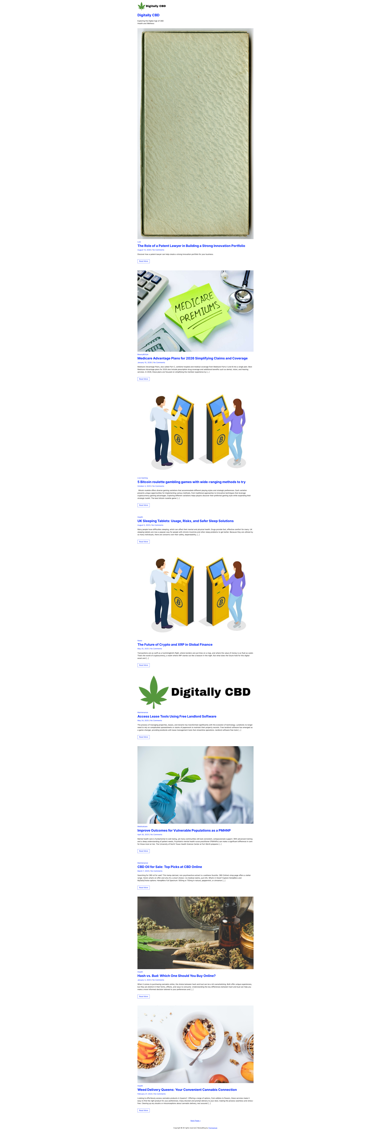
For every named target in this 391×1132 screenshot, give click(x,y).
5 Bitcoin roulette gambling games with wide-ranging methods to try (191, 482)
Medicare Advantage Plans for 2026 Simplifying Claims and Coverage (192, 358)
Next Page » (195, 1121)
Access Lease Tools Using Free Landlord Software (176, 716)
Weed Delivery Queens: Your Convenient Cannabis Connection (187, 1090)
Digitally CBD (148, 15)
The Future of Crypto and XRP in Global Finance (175, 645)
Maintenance (142, 712)
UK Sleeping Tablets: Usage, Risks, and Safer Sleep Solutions (185, 521)
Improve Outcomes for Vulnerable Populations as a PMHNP (184, 830)
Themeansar (212, 1128)
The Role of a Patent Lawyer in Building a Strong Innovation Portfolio (191, 246)
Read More (143, 261)
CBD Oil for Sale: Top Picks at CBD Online (169, 867)
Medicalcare (142, 826)
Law (139, 242)
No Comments (158, 250)
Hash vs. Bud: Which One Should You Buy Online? (176, 976)
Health (140, 517)
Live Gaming (142, 478)
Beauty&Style (142, 354)
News (139, 641)
